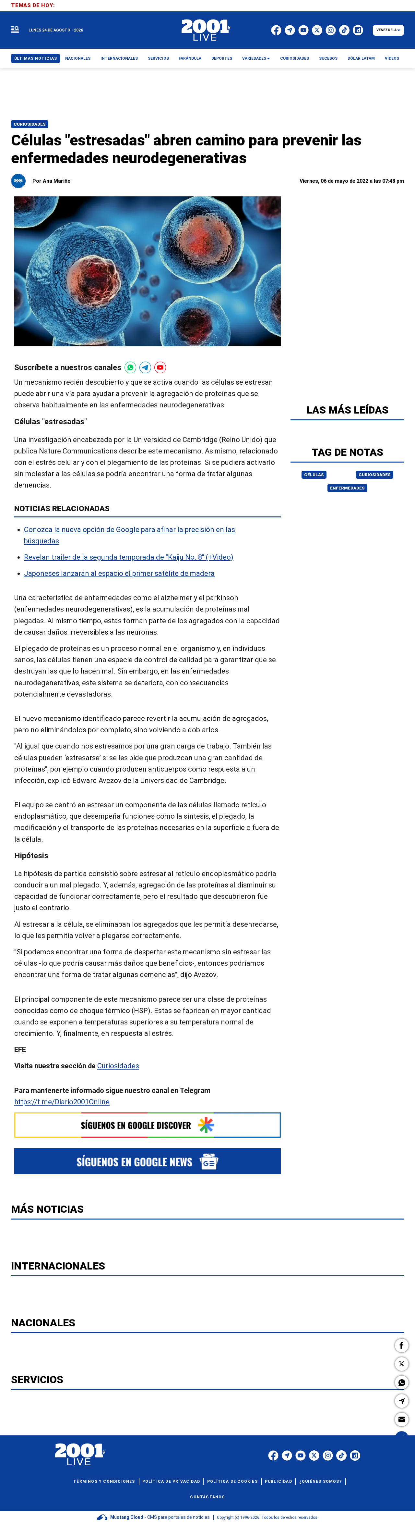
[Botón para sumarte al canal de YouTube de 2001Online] (160, 367)
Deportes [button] (221, 58)
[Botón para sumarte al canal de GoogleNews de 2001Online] (147, 1161)
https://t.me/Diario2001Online (62, 1102)
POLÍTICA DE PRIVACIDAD (171, 1481)
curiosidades (375, 474)
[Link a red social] (273, 1455)
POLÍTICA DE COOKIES (232, 1481)
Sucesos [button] (328, 58)
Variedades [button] (254, 58)
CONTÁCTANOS (207, 1497)
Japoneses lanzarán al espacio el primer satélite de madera (119, 573)
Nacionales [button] (77, 58)
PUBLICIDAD (278, 1481)
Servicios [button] (158, 58)
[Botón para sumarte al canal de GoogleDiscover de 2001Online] (147, 1125)
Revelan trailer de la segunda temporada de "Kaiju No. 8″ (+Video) (128, 557)
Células (314, 474)
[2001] (206, 30)
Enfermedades (347, 488)
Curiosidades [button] (294, 58)
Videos (392, 58)
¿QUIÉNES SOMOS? (320, 1481)
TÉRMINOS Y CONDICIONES (104, 1481)
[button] (402, 1345)
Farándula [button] (190, 58)
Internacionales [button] (119, 58)
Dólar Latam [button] (361, 58)
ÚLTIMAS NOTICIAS (35, 58)
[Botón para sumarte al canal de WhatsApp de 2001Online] (130, 367)
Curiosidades (30, 124)
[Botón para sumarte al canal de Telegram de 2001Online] (145, 367)
